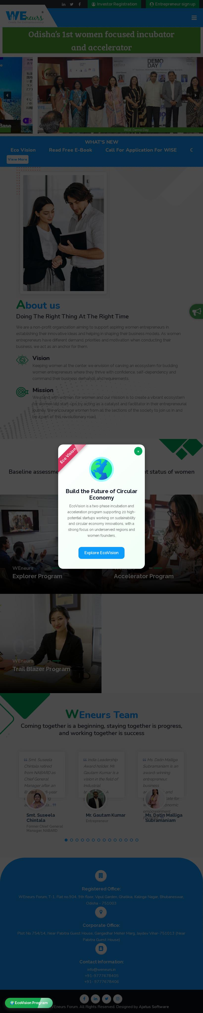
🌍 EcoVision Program (29, 1003)
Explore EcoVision (101, 552)
